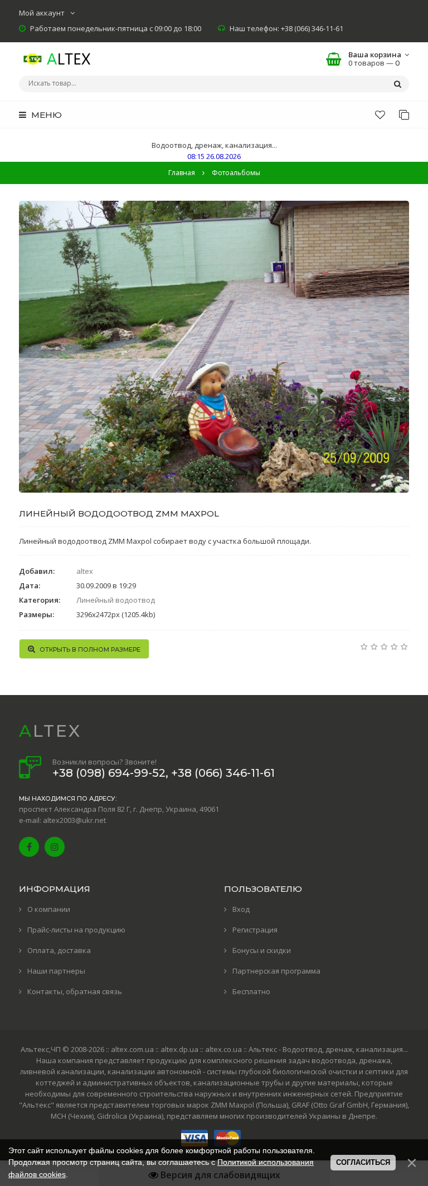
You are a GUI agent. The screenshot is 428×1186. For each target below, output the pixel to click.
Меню (45, 115)
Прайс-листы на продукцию (76, 930)
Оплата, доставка (59, 950)
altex (84, 571)
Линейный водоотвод (115, 600)
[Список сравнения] (404, 114)
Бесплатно (251, 991)
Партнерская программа (276, 971)
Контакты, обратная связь (74, 991)
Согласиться (363, 1162)
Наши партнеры (56, 971)
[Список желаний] (380, 114)
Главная (181, 172)
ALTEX (50, 731)
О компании (48, 909)
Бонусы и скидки (261, 950)
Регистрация (255, 930)
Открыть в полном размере (89, 649)
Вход (241, 909)
